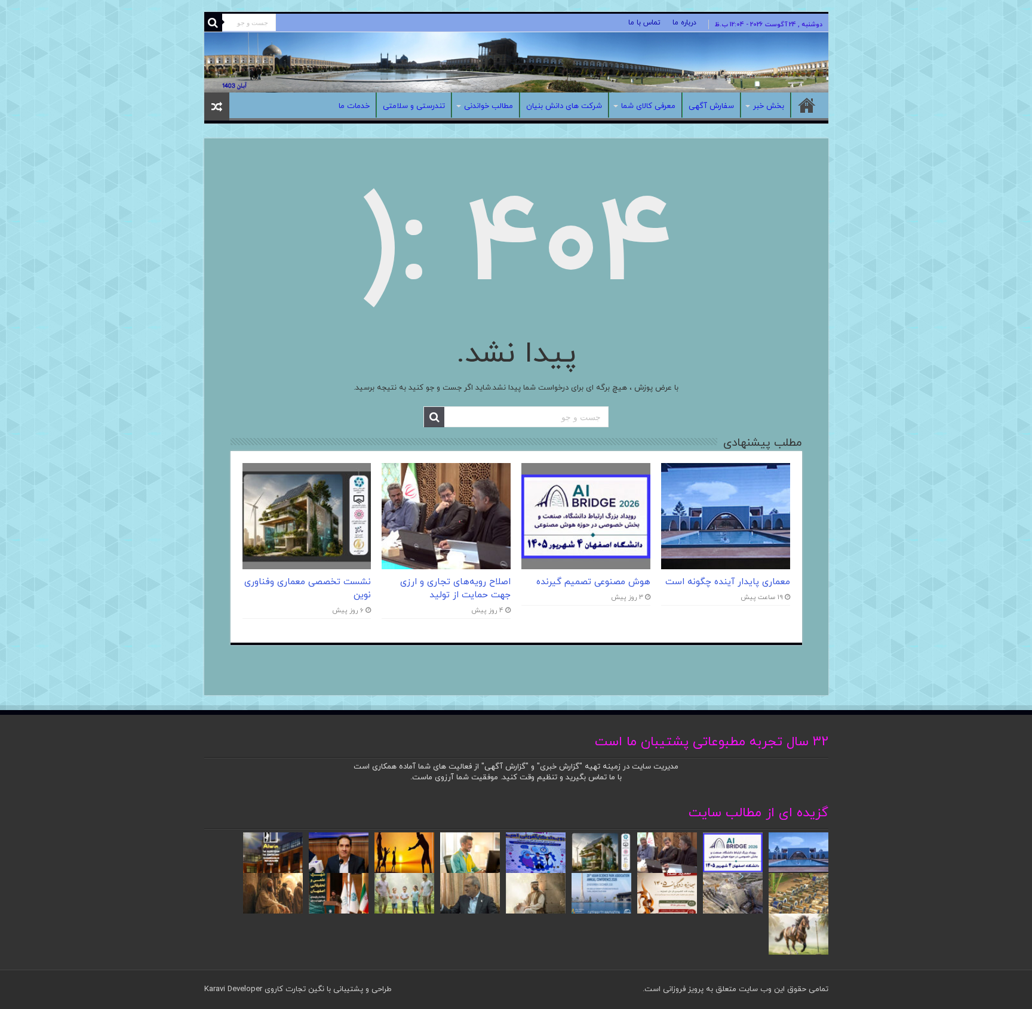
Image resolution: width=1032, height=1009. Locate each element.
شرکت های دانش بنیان (564, 106)
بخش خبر (768, 106)
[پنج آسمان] (516, 62)
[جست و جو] (213, 23)
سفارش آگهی (711, 106)
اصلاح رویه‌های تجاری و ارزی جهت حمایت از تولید (455, 588)
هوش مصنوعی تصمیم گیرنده (593, 581)
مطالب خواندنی (488, 106)
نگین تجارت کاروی (293, 989)
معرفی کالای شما (648, 106)
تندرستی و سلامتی (414, 106)
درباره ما (684, 22)
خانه (806, 105)
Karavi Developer (233, 989)
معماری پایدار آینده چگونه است (727, 581)
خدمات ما (354, 106)
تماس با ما (644, 22)
